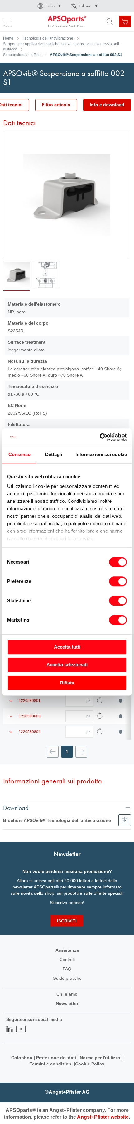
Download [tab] (16, 807)
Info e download (107, 104)
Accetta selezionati (67, 664)
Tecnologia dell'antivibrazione (48, 38)
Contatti (67, 959)
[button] (48, 6)
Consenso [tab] (19, 454)
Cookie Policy (89, 1063)
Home (8, 38)
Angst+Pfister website (103, 1117)
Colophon (21, 1057)
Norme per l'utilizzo (100, 1057)
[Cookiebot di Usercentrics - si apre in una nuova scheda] (99, 437)
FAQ (67, 968)
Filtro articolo (56, 104)
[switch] (118, 582)
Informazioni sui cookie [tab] (101, 454)
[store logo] (35, 21)
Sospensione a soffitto (22, 55)
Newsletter (67, 1003)
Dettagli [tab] (53, 454)
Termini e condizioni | (52, 1063)
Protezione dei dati (56, 1057)
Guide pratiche (67, 978)
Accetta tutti (67, 647)
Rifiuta (67, 682)
